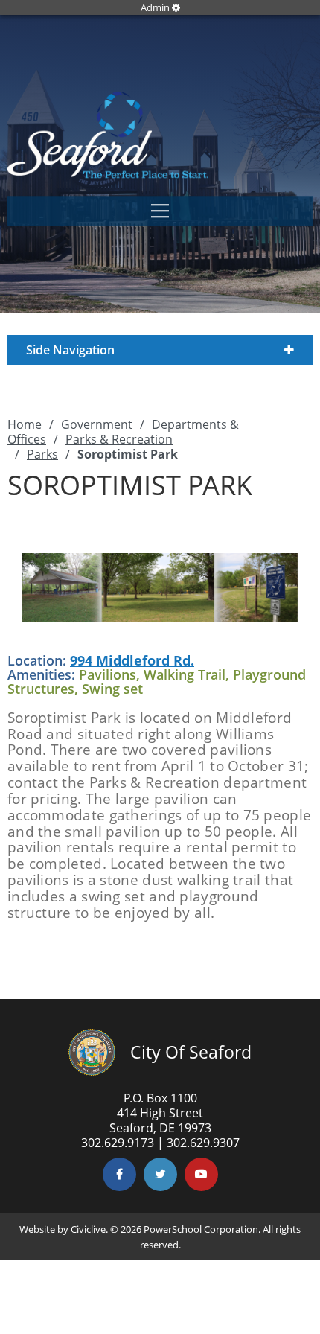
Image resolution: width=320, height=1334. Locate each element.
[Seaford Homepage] (107, 174)
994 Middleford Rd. (132, 660)
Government (96, 424)
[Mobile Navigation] (160, 211)
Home (24, 424)
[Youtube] (201, 1174)
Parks (42, 454)
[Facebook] (119, 1174)
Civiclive (88, 1229)
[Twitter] (160, 1174)
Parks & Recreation (119, 439)
